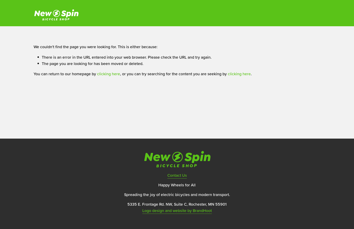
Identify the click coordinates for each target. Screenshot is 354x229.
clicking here (108, 74)
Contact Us (177, 175)
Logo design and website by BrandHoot (177, 210)
